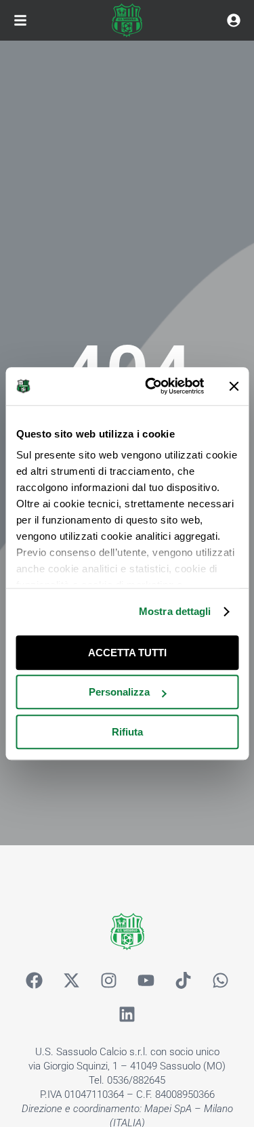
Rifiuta (127, 732)
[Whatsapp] (220, 981)
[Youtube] (146, 981)
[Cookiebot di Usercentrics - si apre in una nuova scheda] (151, 386)
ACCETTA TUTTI (127, 652)
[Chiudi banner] (233, 386)
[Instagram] (108, 981)
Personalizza (119, 692)
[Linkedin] (127, 1015)
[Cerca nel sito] (233, 20)
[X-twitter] (71, 981)
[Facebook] (34, 981)
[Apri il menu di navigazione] (20, 20)
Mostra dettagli (175, 611)
